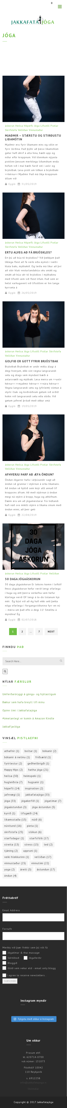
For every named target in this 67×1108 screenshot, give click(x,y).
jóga (10, 801)
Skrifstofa (11, 130)
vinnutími (40, 863)
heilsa (11, 776)
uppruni (30, 850)
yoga (9, 869)
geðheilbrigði (38, 763)
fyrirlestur (13, 763)
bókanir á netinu (17, 757)
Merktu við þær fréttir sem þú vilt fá (25, 947)
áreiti (25, 869)
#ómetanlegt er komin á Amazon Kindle (28, 718)
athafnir (11, 751)
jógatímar (52, 801)
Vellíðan (23, 130)
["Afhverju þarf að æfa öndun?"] (33, 437)
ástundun (46, 869)
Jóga (37, 125)
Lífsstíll (45, 125)
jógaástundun (15, 807)
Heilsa (19, 125)
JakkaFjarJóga (11, 726)
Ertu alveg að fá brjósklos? (28, 252)
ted (48, 844)
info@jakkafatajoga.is (33, 1082)
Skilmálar (33, 1088)
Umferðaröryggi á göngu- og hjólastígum (29, 694)
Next (51, 631)
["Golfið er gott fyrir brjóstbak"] (33, 324)
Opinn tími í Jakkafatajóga (20, 710)
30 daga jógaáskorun (22, 579)
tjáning (11, 850)
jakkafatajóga (37, 794)
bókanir (49, 751)
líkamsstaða (15, 819)
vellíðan (42, 857)
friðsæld (43, 757)
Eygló (12, 184)
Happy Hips (13, 769)
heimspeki (32, 776)
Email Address (11, 910)
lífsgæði (29, 813)
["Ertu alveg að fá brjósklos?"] (33, 216)
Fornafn (7, 928)
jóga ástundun (43, 807)
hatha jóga (38, 769)
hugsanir (36, 782)
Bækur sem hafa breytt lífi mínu (24, 702)
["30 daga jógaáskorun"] (33, 546)
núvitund (13, 825)
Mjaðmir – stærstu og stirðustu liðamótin (33, 137)
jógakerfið (30, 801)
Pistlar (54, 125)
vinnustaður (15, 863)
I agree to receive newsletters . (26, 975)
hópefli (12, 788)
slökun (35, 832)
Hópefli (28, 125)
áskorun (9, 125)
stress (31, 844)
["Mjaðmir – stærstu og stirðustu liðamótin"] (33, 99)
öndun (10, 875)
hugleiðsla (13, 782)
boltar (31, 751)
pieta (32, 825)
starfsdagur (14, 838)
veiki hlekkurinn (16, 857)
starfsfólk (39, 838)
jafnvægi (12, 794)
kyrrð (9, 813)
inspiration (34, 788)
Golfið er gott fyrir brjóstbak (31, 361)
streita (11, 844)
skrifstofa (13, 832)
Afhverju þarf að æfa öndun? (29, 474)
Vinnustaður (36, 130)
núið (37, 819)
